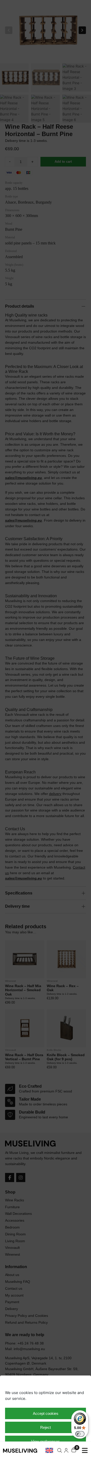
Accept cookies (45, 1413)
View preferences (45, 1441)
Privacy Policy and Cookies (43, 1452)
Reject (45, 1427)
